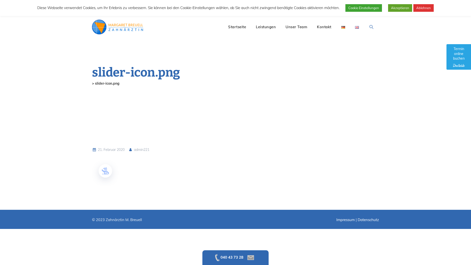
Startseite (237, 27)
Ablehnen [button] (423, 8)
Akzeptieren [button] (400, 8)
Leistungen (266, 27)
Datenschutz (368, 219)
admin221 (141, 149)
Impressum (345, 219)
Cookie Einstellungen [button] (363, 8)
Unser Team (296, 27)
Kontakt (324, 27)
